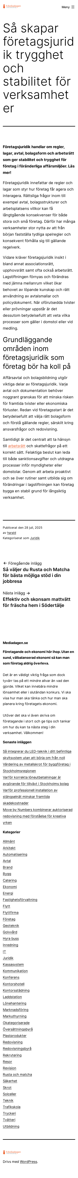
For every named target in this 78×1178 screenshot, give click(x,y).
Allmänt (9, 841)
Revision (9, 1068)
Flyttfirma (11, 913)
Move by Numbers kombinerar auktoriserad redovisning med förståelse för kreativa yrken (38, 816)
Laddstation (12, 997)
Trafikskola (11, 1107)
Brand (7, 867)
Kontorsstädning (16, 990)
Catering (10, 880)
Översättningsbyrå (18, 1029)
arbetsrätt (16, 446)
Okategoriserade (16, 1023)
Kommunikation (15, 971)
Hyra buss (11, 938)
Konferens (11, 977)
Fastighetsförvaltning (20, 900)
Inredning (10, 945)
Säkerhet (10, 1081)
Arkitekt (9, 848)
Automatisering (15, 854)
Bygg (7, 874)
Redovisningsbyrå (17, 1049)
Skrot (7, 1088)
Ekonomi (10, 887)
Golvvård (10, 932)
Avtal (7, 861)
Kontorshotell (13, 984)
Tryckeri (9, 1113)
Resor (7, 1062)
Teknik (8, 1100)
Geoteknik (11, 926)
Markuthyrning (15, 1016)
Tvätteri (9, 1120)
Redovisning (13, 1042)
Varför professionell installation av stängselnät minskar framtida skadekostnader (30, 796)
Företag (9, 919)
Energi (8, 893)
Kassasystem (13, 964)
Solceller (9, 1094)
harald (11, 533)
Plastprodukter (15, 1036)
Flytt (6, 906)
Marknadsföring (15, 1010)
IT (4, 952)
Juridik (35, 538)
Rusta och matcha (17, 1074)
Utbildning (11, 1126)
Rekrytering (12, 1055)
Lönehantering (14, 1003)
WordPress (28, 1162)
